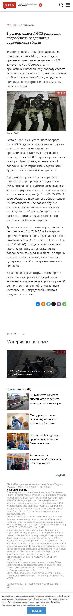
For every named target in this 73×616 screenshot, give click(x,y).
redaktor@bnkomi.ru (17, 490)
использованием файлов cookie (33, 605)
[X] (53, 304)
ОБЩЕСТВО (29, 24)
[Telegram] (48, 304)
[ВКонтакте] (38, 304)
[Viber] (59, 304)
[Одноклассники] (43, 304)
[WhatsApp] (64, 304)
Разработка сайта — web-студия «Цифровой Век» (33, 583)
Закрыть (37, 610)
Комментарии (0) (19, 389)
